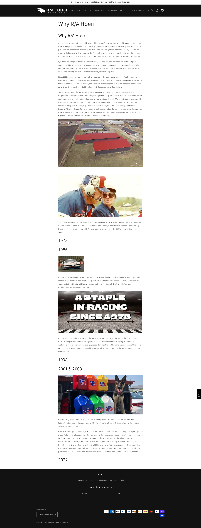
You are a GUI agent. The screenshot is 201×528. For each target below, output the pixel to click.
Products (80, 480)
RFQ (122, 480)
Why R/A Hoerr (102, 480)
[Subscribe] (118, 493)
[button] (75, 10)
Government (114, 480)
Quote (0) (199, 393)
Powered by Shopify (53, 522)
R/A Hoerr (44, 522)
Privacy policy (66, 522)
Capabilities (90, 480)
